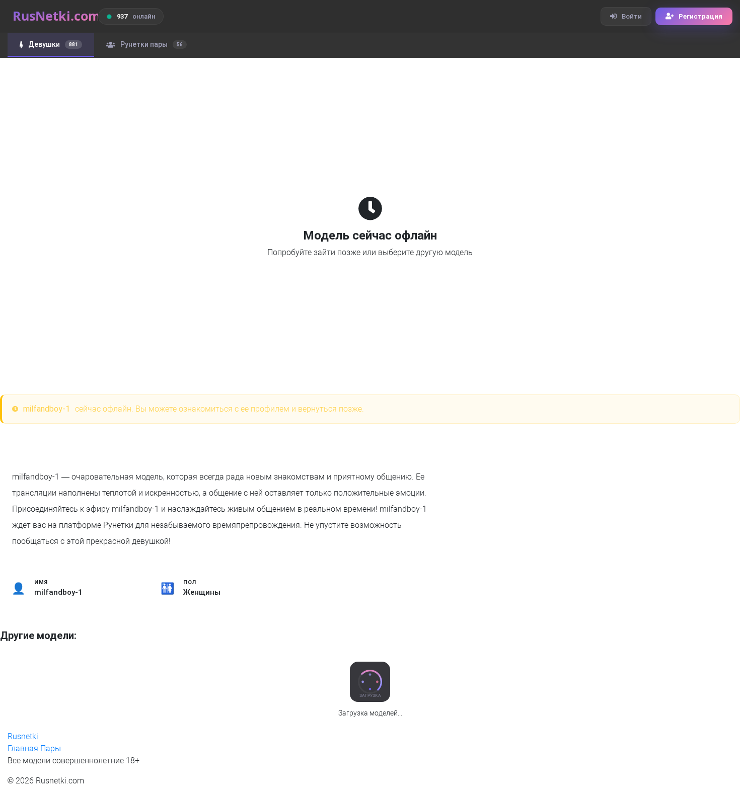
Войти (632, 16)
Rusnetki (23, 736)
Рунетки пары (151, 44)
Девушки (53, 44)
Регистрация (700, 16)
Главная (23, 748)
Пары (50, 748)
